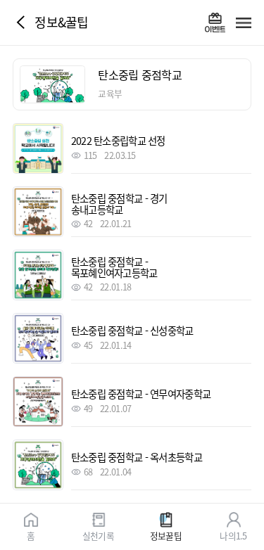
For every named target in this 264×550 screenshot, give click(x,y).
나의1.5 (233, 535)
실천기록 (98, 535)
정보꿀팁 (166, 535)
